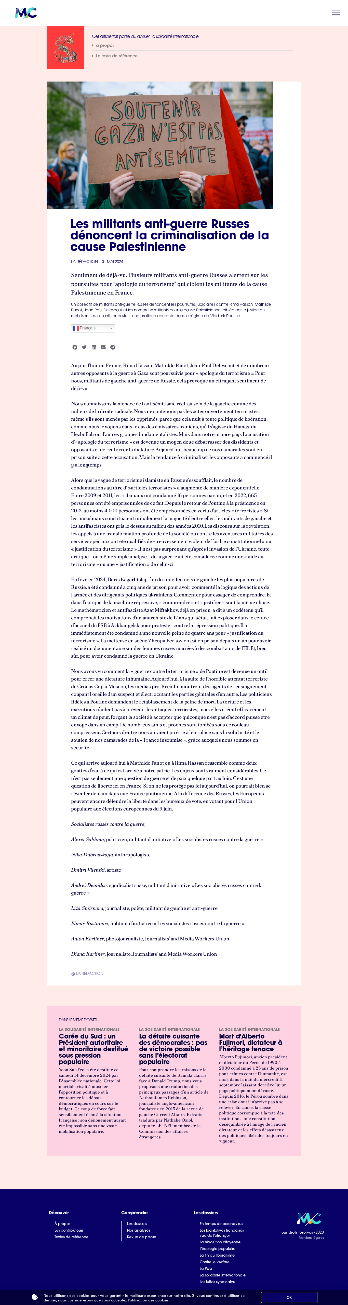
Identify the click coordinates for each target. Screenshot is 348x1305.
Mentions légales (311, 1238)
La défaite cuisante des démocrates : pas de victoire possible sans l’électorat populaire (173, 1050)
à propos (105, 46)
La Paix (206, 1269)
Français (87, 328)
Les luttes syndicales (217, 1282)
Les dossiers (137, 1224)
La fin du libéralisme (217, 1256)
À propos (62, 1224)
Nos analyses (138, 1231)
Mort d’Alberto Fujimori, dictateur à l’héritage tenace (251, 1043)
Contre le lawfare (215, 1262)
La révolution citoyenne (220, 1242)
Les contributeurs (69, 1231)
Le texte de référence (117, 56)
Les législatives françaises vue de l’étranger (222, 1233)
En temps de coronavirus (221, 1224)
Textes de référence (71, 1237)
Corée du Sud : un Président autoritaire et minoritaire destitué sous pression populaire (93, 1050)
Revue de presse (141, 1237)
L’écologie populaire (217, 1249)
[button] (192, 46)
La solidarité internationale (89, 1030)
